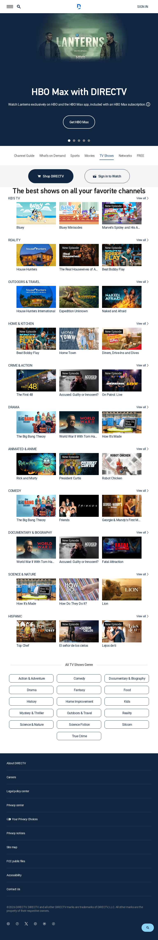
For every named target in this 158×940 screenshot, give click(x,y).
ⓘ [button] (148, 104)
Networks (125, 156)
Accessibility (14, 875)
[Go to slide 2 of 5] (74, 140)
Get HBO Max (79, 122)
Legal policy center (18, 791)
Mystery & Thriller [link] (32, 713)
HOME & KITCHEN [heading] (21, 323)
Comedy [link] (79, 678)
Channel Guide (24, 156)
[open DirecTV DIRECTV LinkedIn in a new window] (8, 923)
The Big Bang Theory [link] (31, 436)
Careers (11, 777)
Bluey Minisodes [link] (70, 227)
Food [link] (127, 690)
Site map (12, 847)
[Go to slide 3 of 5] (79, 140)
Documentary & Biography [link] (127, 678)
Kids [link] (127, 701)
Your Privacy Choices (24, 819)
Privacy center (15, 805)
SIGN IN (142, 6)
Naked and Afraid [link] (114, 311)
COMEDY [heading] (14, 491)
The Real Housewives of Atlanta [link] (81, 269)
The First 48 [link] (24, 394)
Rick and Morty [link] (26, 478)
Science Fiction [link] (79, 724)
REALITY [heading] (14, 240)
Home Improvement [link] (79, 701)
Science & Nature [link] (32, 724)
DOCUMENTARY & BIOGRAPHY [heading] (30, 532)
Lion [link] (105, 603)
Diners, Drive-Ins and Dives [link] (120, 353)
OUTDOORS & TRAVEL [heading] (24, 282)
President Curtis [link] (70, 478)
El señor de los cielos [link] (73, 645)
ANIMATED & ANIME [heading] (22, 449)
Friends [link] (64, 520)
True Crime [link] (79, 736)
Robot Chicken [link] (112, 478)
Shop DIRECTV (53, 176)
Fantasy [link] (79, 690)
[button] (10, 6)
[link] (36, 213)
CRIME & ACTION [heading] (20, 365)
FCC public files (16, 861)
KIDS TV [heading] (14, 198)
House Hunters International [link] (35, 311)
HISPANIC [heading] (15, 616)
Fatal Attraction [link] (112, 562)
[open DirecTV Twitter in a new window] (26, 923)
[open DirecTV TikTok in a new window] (53, 923)
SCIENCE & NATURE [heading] (22, 574)
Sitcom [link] (127, 724)
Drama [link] (31, 690)
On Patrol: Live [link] (112, 394)
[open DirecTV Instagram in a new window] (35, 923)
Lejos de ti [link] (109, 645)
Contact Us (13, 889)
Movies (90, 156)
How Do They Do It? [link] (73, 603)
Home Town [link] (67, 353)
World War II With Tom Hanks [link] (79, 436)
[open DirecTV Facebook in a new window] (17, 923)
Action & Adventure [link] (32, 678)
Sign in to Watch (109, 176)
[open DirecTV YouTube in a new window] (44, 923)
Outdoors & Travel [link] (79, 713)
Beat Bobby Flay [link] (113, 269)
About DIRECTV (16, 763)
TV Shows (107, 156)
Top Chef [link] (22, 645)
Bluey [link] (20, 227)
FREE (140, 156)
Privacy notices (16, 833)
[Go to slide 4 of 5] (84, 140)
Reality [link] (127, 713)
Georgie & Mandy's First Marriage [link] (125, 520)
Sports (74, 156)
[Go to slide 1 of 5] (69, 140)
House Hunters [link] (26, 269)
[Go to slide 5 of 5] (89, 140)
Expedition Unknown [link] (73, 311)
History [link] (32, 701)
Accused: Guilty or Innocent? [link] (79, 394)
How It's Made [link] (112, 436)
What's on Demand (52, 156)
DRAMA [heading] (13, 407)
